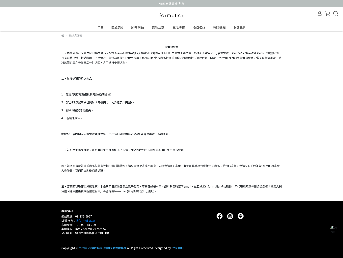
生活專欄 (178, 27)
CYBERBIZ (178, 248)
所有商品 (137, 27)
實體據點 (219, 27)
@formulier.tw (85, 220)
